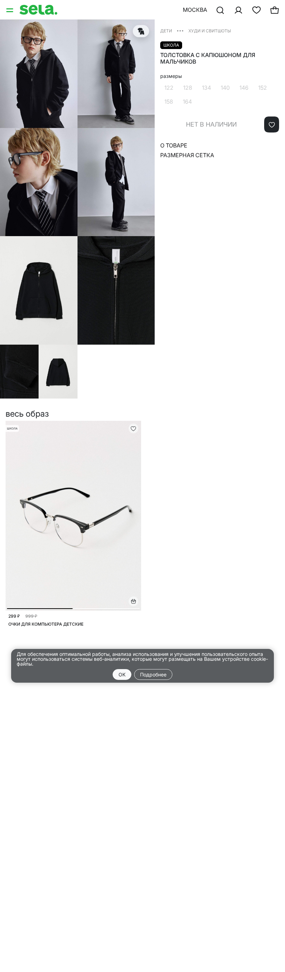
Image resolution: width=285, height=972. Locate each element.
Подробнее (153, 674)
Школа (171, 45)
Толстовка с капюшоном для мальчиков (207, 58)
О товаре (173, 145)
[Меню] (10, 10)
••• (180, 30)
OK (122, 674)
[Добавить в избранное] (271, 124)
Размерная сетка (187, 155)
